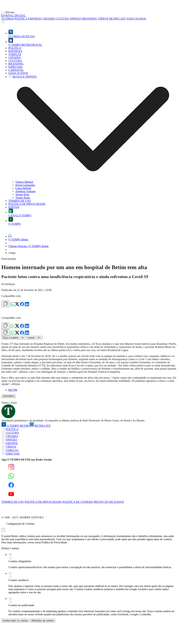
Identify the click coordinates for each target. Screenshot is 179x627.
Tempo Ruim (22, 197)
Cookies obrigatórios (19, 561)
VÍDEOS (103, 18)
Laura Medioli (23, 188)
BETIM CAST (117, 18)
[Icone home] (9, 236)
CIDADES (48, 18)
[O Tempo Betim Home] (1, 9)
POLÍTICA (21, 18)
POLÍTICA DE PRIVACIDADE (43, 501)
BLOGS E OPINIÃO (25, 76)
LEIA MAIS (8, 396)
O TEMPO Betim (18, 239)
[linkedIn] (27, 305)
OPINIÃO (75, 18)
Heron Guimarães (25, 185)
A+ (39, 337)
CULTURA (62, 18)
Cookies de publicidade (21, 605)
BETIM (12, 389)
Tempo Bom (22, 194)
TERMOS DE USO (12, 501)
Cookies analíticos (18, 580)
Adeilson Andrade (25, 191)
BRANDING (89, 18)
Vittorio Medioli (24, 181)
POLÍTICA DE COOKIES (77, 501)
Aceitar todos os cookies (15, 620)
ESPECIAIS (13, 453)
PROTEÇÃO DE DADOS (109, 501)
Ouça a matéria (10, 337)
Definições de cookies (42, 620)
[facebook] (22, 305)
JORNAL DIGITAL (14, 15)
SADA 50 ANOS (136, 18)
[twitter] (17, 305)
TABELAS (12, 450)
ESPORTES (35, 18)
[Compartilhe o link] (5, 303)
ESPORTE (12, 443)
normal (31, 337)
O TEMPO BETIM (17, 425)
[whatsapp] (12, 305)
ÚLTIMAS (7, 18)
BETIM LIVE (42, 425)
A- (23, 337)
